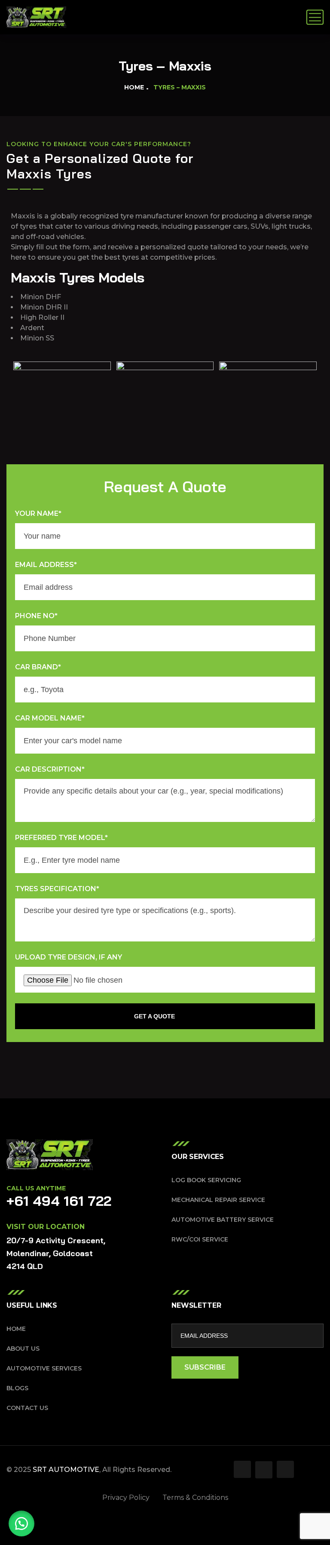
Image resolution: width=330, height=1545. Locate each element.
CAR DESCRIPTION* (50, 769)
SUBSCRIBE (205, 1367)
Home (134, 87)
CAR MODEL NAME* (50, 718)
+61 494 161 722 (58, 1200)
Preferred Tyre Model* (61, 838)
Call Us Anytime (36, 1188)
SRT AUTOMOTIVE (66, 1469)
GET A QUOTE (154, 1016)
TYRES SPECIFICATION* (57, 889)
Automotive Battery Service (222, 1219)
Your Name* (38, 513)
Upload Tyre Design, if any (68, 957)
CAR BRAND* (38, 667)
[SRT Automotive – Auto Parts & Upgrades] (36, 17)
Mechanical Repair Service (218, 1200)
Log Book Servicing (206, 1180)
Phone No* (36, 616)
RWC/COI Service (199, 1239)
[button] (21, 1523)
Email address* (46, 565)
